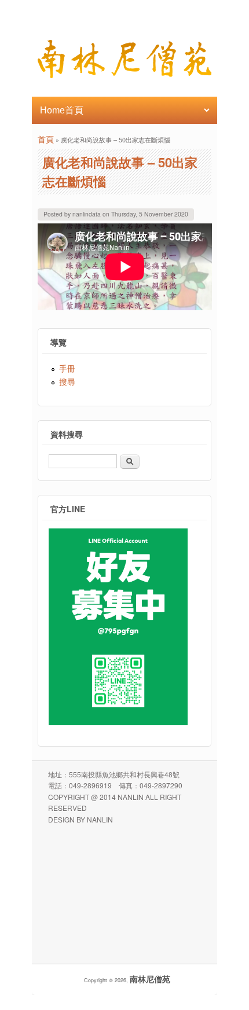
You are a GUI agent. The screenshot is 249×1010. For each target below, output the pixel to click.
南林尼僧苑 (150, 979)
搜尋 (67, 381)
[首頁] (124, 74)
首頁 (46, 139)
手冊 (67, 368)
